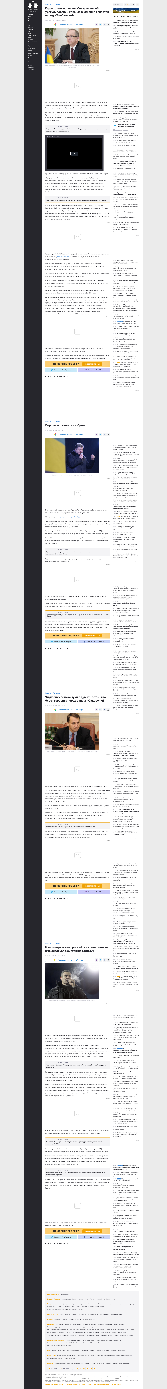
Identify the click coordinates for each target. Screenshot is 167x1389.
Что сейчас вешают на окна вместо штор (59, 1329)
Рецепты (53, 1350)
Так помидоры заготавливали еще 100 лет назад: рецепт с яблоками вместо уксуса (125, 1103)
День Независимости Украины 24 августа (110, 1343)
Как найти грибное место (63, 1324)
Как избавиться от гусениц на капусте (88, 1355)
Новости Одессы (111, 1299)
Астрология (121, 1350)
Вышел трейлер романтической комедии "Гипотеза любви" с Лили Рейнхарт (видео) (126, 377)
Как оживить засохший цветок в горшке (59, 1332)
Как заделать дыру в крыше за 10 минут (87, 1335)
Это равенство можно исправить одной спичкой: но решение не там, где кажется (125, 1279)
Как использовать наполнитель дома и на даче (120, 1329)
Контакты (31, 69)
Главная (30, 14)
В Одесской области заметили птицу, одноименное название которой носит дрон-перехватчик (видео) (126, 826)
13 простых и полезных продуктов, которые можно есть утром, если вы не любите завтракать (125, 467)
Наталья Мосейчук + (66, 1294)
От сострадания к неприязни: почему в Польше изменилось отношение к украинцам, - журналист (126, 811)
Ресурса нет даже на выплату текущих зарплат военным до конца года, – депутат (126, 174)
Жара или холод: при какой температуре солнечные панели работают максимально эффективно (125, 262)
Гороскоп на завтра (89, 1319)
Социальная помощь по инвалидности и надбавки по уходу (65, 1309)
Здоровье (31, 44)
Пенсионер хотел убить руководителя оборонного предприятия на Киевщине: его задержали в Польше (125, 753)
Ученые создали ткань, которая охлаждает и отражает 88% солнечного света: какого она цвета (124, 181)
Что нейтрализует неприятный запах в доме (86, 1332)
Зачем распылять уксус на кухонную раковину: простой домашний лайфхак (125, 275)
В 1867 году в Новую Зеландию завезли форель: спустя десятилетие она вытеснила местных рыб (125, 119)
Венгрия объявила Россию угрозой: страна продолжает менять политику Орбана (125, 156)
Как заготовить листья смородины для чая (111, 1327)
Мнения (30, 60)
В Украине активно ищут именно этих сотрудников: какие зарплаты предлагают (124, 878)
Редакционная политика (101, 1384)
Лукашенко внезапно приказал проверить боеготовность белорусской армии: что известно (124, 669)
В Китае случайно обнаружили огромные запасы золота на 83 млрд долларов (124, 539)
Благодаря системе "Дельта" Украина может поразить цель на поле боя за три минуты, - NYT (125, 135)
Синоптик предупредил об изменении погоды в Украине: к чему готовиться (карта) (124, 1247)
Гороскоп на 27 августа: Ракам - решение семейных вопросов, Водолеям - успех (125, 527)
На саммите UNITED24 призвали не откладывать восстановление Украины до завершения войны (125, 872)
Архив (30, 65)
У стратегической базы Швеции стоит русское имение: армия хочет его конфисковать (125, 1114)
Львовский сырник (77, 1363)
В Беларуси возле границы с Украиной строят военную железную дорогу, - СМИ (124, 1241)
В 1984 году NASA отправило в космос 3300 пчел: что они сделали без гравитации (124, 1272)
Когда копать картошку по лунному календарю (61, 1358)
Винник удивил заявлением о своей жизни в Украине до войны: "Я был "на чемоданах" (125, 1083)
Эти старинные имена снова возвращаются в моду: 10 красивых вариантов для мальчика (123, 1185)
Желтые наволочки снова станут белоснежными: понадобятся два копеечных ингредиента (124, 488)
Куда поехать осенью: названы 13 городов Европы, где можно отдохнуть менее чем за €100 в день (125, 1096)
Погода (30, 50)
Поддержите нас (126, 11)
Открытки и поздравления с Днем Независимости (81, 1340)
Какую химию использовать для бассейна (113, 1332)
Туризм (30, 46)
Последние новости (124, 17)
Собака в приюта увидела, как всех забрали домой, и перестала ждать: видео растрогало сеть (125, 187)
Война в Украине (53, 1294)
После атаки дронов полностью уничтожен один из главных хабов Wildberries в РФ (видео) (125, 1050)
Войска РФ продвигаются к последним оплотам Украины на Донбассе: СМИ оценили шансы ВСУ (126, 106)
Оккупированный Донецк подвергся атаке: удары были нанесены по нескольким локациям (126, 328)
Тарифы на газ (99, 1306)
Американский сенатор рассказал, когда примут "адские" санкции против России (125, 26)
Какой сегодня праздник (55, 1340)
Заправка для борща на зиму (121, 1363)
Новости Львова (90, 1299)
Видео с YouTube (33, 53)
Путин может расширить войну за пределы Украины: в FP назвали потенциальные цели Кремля (125, 597)
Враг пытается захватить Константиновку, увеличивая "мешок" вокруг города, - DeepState (124, 506)
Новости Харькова (77, 1299)
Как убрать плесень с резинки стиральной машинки (88, 1329)
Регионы (30, 29)
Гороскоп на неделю (61, 1319)
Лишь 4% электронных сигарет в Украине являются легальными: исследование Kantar (125, 1089)
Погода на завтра (93, 1314)
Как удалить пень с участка (89, 1327)
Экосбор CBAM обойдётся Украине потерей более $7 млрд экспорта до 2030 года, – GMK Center (125, 892)
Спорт (30, 31)
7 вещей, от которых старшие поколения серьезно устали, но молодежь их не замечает (125, 1043)
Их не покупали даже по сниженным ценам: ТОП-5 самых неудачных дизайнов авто (126, 984)
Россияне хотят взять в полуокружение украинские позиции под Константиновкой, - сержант (125, 371)
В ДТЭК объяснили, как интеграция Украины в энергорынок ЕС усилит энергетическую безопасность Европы (125, 460)
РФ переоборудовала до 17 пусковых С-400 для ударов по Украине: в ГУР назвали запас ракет (125, 977)
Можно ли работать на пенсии (85, 1306)
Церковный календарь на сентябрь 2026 (59, 1343)
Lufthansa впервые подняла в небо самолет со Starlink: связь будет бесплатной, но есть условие (125, 740)
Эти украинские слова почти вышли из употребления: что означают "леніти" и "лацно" (125, 1259)
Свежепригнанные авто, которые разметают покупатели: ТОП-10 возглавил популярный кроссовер (125, 1121)
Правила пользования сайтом (54, 1384)
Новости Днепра (66, 1299)
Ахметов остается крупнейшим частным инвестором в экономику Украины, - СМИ (124, 633)
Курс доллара (67, 1304)
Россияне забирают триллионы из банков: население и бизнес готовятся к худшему (125, 1017)
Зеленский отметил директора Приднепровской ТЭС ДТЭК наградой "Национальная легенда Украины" (124, 288)
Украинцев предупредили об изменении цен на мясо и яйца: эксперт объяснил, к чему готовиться (125, 364)
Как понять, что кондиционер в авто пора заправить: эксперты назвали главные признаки (126, 682)
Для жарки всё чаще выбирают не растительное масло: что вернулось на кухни (125, 1174)
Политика (30, 21)
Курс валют (83, 1304)
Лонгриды (31, 62)
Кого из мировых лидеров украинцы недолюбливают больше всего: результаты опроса (126, 793)
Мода (59, 1350)
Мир (29, 25)
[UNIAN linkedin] (80, 1368)
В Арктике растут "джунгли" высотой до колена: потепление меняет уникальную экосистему (126, 766)
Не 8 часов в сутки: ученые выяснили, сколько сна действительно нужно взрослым (124, 295)
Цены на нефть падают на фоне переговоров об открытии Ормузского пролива (124, 961)
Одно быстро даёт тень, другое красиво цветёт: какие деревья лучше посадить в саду (124, 954)
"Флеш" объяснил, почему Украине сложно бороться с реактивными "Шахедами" (125, 707)
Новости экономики (54, 1304)
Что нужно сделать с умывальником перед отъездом (117, 1335)
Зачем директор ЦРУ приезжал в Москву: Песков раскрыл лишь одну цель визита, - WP (126, 1167)
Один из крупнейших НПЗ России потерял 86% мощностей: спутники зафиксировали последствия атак (125, 1216)
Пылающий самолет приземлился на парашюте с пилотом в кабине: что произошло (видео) (126, 316)
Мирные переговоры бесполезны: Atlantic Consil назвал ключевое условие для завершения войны (125, 1198)
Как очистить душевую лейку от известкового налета (63, 1327)
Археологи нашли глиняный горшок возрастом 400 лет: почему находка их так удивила (126, 948)
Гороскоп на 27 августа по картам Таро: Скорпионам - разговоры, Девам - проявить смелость (125, 447)
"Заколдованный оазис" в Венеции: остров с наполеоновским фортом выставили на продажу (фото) (125, 1266)
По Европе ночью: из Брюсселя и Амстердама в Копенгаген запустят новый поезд (125, 916)
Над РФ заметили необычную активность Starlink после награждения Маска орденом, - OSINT (124, 268)
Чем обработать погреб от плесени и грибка (60, 1335)
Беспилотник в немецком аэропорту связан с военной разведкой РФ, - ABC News (126, 43)
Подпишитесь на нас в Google (70, 24)
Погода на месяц (65, 1314)
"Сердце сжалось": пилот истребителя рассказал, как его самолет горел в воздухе (125, 935)
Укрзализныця (92, 1304)
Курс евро (75, 1304)
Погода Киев (82, 1314)
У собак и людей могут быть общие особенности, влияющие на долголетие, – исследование (125, 1134)
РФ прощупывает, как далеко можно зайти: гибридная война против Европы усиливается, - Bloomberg (126, 610)
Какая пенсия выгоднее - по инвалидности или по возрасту (116, 1304)
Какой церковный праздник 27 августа (85, 1343)
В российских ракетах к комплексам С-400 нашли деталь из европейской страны (126, 217)
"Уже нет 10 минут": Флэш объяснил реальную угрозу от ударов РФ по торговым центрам (126, 799)
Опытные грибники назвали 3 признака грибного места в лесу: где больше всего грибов (124, 339)
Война (29, 16)
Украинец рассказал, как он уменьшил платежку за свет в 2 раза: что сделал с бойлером (125, 832)
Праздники (65, 1350)
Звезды (92, 1350)
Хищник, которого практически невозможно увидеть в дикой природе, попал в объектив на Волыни (124, 357)
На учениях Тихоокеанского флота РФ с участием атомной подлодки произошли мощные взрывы (125, 346)
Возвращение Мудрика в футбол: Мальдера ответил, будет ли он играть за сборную (125, 759)
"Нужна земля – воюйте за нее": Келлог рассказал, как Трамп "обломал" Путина (125, 865)
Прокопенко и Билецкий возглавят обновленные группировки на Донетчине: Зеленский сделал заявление (125, 626)
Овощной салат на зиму (104, 1363)
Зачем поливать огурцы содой (66, 1355)
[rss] (94, 1368)
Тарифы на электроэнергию (66, 1306)
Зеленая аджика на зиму (62, 1363)
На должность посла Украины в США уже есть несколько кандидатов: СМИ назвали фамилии (126, 1037)
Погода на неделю (116, 1314)
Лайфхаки (50, 1324)
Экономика (31, 23)
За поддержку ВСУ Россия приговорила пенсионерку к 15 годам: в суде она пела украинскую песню (125, 229)
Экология (30, 27)
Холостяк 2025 (100, 1350)
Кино (107, 1350)
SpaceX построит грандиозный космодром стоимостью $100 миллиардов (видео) (125, 928)
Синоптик (74, 1314)
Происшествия (32, 41)
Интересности (32, 48)
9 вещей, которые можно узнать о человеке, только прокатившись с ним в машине (125, 773)
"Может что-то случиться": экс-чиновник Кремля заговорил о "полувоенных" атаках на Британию (124, 910)
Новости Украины (53, 1299)
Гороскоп (50, 1319)
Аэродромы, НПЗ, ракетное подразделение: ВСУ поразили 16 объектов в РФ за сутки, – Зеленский (124, 941)
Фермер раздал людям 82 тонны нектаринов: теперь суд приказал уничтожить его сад (125, 1127)
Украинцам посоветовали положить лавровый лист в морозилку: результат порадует (125, 779)
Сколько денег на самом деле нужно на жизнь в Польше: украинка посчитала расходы (126, 199)
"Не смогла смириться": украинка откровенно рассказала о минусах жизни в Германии (126, 786)
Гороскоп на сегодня (75, 1319)
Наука (29, 33)
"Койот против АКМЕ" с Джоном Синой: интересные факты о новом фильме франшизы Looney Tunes (125, 555)
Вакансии (30, 67)
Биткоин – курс (51, 1306)
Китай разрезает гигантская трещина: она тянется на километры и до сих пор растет (125, 1223)
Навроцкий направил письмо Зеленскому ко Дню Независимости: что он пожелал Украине (126, 639)
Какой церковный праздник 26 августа (109, 1340)
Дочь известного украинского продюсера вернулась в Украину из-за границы (124, 746)
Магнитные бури (104, 1314)
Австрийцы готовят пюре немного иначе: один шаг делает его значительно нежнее (125, 675)
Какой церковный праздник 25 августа (59, 1345)
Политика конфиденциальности (75, 1384)
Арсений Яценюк (63, 257)
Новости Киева (100, 1299)
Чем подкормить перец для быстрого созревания (116, 1355)
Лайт (29, 37)
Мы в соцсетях (116, 1384)
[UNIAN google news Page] (84, 1368)
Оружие (30, 39)
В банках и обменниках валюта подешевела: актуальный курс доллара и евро (125, 1205)
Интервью (31, 58)
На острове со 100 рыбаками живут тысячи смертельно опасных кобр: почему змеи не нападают (126, 113)
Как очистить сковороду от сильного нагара (111, 1324)
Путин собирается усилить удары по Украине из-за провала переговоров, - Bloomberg (125, 281)
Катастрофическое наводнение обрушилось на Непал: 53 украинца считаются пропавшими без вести (124, 163)
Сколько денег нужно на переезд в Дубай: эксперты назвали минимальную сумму (125, 1285)
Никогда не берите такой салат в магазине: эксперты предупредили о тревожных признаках (124, 885)
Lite (48, 1350)
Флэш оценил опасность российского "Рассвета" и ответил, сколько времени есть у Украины (126, 700)
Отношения (85, 1350)
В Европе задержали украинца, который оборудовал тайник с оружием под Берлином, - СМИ (126, 454)
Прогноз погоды (53, 1314)
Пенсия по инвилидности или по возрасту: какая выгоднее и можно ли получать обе (124, 1062)
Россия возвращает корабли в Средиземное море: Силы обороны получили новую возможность (124, 384)
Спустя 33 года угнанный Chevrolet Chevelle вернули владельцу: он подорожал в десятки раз (126, 206)
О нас (90, 1384)
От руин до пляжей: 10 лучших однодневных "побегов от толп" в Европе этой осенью (125, 688)
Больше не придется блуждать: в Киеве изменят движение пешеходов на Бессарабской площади (125, 495)
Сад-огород (51, 1355)
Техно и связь (32, 35)
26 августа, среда (120, 130)
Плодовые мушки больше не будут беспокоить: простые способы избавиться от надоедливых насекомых (125, 657)
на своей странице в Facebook (70, 517)
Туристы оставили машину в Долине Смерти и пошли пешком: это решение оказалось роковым (126, 1192)
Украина (30, 19)
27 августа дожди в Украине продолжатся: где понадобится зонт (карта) (124, 603)
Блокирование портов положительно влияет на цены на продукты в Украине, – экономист (126, 903)
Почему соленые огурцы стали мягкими (84, 1324)
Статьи (30, 55)
